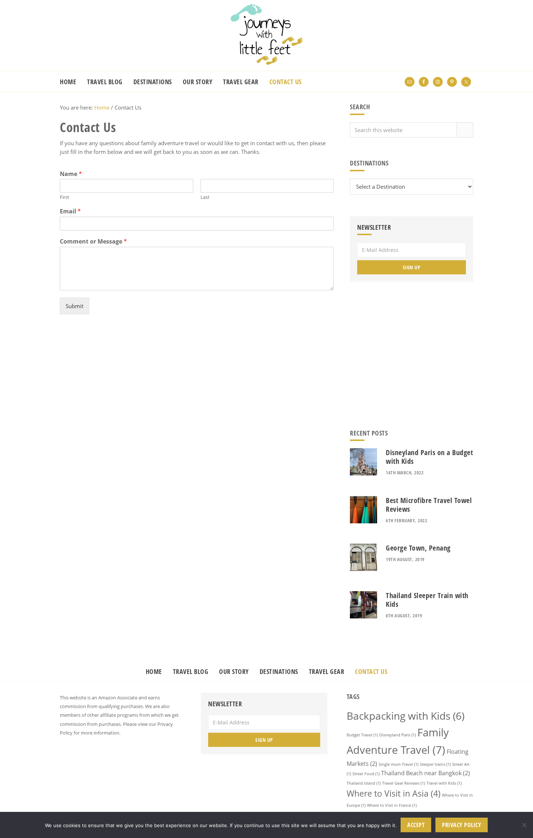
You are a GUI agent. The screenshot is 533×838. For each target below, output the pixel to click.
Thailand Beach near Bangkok (425, 773)
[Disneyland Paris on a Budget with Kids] (363, 463)
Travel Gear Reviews (403, 783)
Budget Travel (362, 734)
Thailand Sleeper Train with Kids (427, 599)
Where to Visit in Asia (394, 793)
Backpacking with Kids (405, 716)
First (64, 197)
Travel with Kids (444, 783)
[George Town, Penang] (363, 558)
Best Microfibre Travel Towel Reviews (429, 504)
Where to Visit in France (392, 805)
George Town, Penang (418, 548)
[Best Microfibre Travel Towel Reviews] (363, 511)
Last (205, 197)
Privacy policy (461, 825)
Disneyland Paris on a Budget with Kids (429, 456)
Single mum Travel (398, 764)
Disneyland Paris (397, 734)
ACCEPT (416, 825)
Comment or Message (93, 241)
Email (70, 211)
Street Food (366, 773)
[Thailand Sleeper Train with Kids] (363, 606)
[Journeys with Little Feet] (266, 62)
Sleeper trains (435, 764)
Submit (74, 306)
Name (71, 174)
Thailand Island (364, 783)
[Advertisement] (197, 374)
